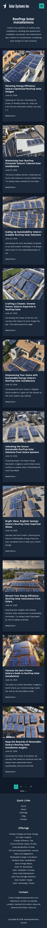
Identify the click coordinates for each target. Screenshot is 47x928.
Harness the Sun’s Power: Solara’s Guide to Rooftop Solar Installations (22, 673)
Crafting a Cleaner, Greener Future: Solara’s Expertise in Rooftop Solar (20, 306)
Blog (23, 816)
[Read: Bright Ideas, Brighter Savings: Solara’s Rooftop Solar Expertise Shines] (23, 501)
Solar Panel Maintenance (23, 873)
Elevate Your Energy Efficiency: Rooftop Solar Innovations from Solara (22, 598)
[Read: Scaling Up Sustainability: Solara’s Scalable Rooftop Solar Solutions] (23, 212)
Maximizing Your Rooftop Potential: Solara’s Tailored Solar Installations (23, 163)
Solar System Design (23, 880)
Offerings (23, 813)
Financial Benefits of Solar (23, 847)
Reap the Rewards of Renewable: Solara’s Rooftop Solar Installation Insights (23, 744)
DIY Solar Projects (23, 837)
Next (23, 791)
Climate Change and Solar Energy (23, 834)
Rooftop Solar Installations (23, 860)
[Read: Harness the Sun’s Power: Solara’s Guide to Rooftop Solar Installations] (23, 650)
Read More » (10, 116)
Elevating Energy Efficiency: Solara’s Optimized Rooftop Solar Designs (23, 88)
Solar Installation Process (23, 870)
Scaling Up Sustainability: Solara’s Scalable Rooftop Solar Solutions (23, 233)
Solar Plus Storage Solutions (23, 877)
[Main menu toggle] (41, 5)
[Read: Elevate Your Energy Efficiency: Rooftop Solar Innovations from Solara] (23, 576)
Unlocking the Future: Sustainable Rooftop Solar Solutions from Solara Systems (22, 449)
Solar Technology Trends (23, 883)
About (23, 809)
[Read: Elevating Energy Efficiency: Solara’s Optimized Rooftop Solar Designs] (23, 66)
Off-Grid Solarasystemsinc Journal (23, 850)
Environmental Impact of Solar (23, 844)
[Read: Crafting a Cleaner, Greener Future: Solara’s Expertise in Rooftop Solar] (23, 284)
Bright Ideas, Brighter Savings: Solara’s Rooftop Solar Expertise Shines (23, 524)
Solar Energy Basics (23, 864)
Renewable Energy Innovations (23, 857)
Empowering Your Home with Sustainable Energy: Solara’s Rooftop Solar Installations (21, 378)
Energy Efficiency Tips (23, 841)
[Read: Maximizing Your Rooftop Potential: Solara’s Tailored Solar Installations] (23, 141)
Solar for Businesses (23, 867)
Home (23, 806)
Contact (23, 819)
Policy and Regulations (23, 854)
